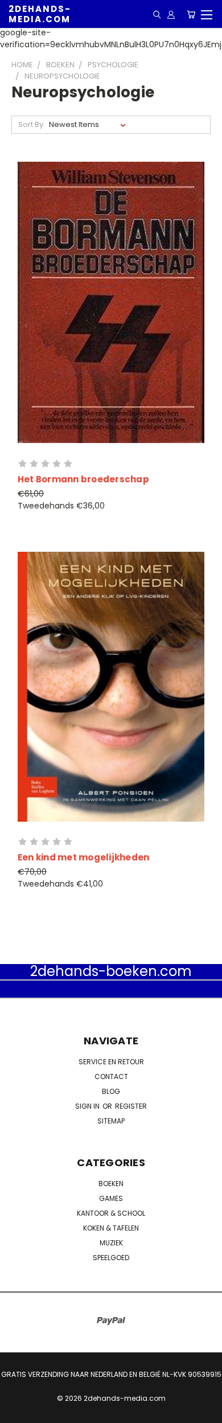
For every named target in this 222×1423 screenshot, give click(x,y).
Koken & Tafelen (111, 1228)
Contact (111, 1076)
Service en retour (111, 1062)
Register (131, 1106)
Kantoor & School (111, 1213)
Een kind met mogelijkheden (84, 857)
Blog (111, 1091)
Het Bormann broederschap (83, 479)
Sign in (88, 1106)
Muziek (111, 1243)
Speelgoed (111, 1257)
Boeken (111, 1183)
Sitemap (111, 1121)
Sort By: (31, 124)
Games (111, 1198)
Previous (17, 1411)
